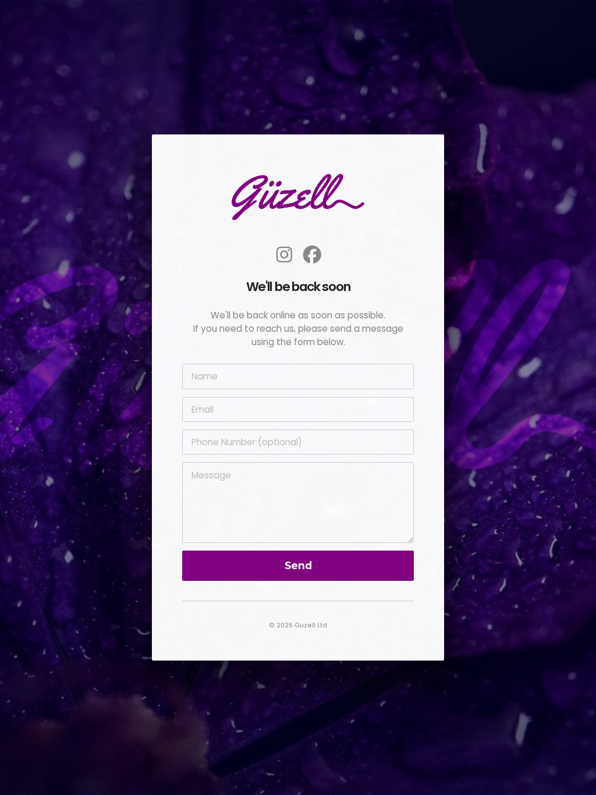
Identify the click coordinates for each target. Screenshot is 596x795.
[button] (284, 254)
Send (298, 565)
